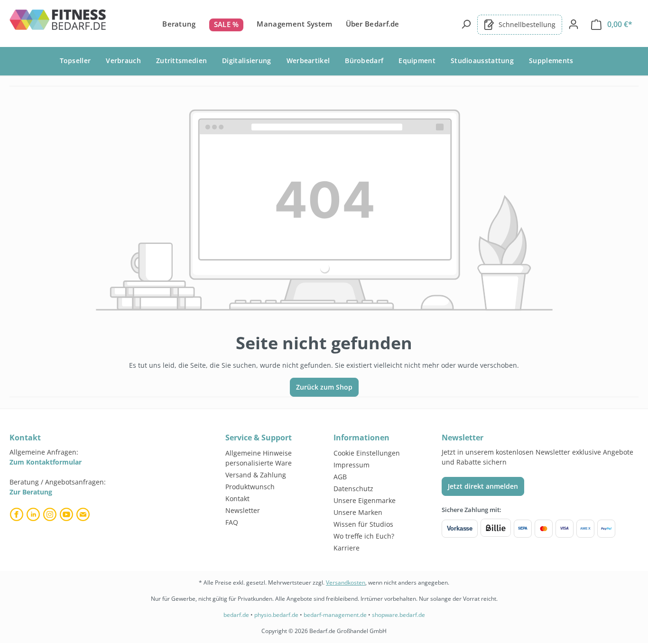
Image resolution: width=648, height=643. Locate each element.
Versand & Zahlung (255, 474)
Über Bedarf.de (372, 23)
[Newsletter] (84, 514)
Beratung (178, 23)
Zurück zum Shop (324, 386)
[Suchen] (465, 24)
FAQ (231, 522)
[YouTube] (67, 514)
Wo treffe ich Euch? (363, 535)
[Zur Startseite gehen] (58, 23)
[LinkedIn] (34, 514)
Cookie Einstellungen (366, 452)
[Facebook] (17, 514)
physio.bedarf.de (276, 615)
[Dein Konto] (573, 24)
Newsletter (242, 510)
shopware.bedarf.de (398, 615)
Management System (294, 23)
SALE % (226, 24)
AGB (340, 476)
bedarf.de (236, 615)
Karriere (346, 547)
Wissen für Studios (363, 524)
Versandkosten (345, 582)
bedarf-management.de (335, 615)
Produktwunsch (250, 486)
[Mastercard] (544, 529)
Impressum (351, 464)
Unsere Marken (357, 512)
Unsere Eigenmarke (364, 500)
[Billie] (496, 529)
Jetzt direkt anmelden (483, 486)
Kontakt (237, 498)
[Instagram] (51, 514)
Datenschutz (353, 488)
